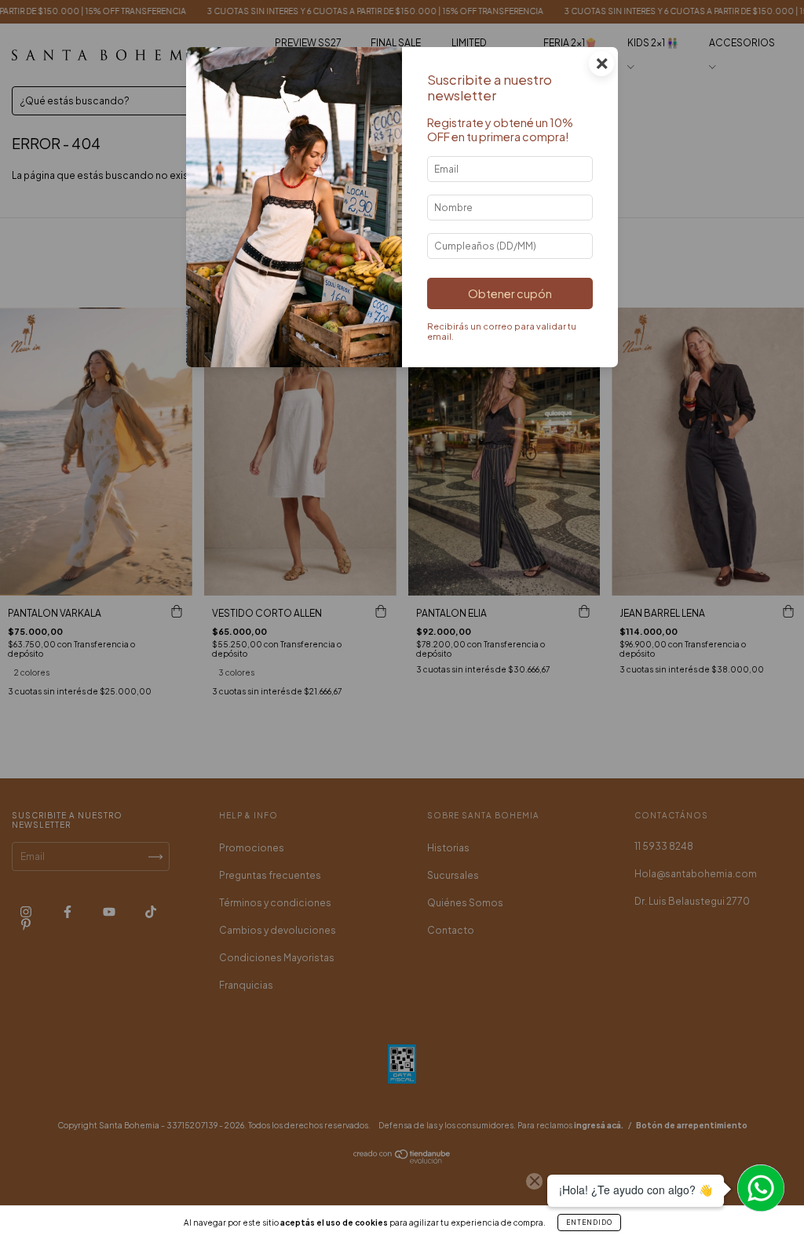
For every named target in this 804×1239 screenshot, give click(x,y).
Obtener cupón (510, 293)
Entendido (589, 1222)
